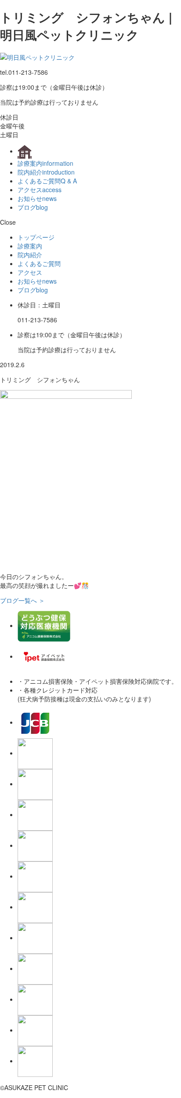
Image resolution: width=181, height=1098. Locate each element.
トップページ (36, 237)
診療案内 (45, 163)
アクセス (40, 189)
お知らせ (37, 198)
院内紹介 (46, 172)
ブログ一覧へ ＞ (22, 600)
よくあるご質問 (47, 180)
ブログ (33, 207)
